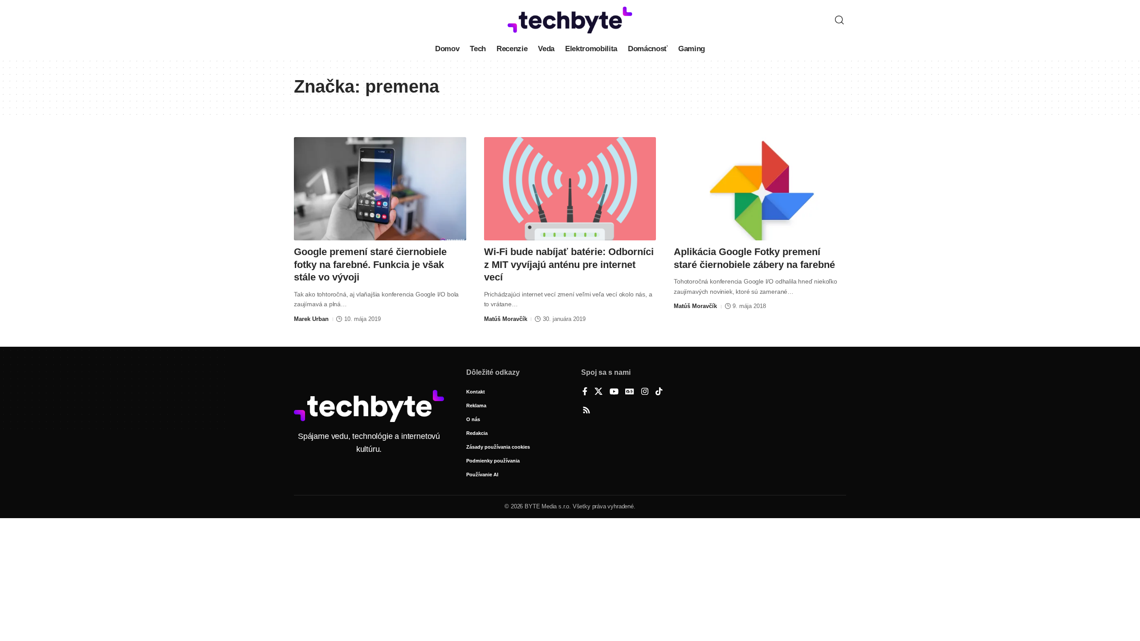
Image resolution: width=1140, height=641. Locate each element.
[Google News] (629, 392)
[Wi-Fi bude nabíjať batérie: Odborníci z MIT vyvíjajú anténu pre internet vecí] (570, 188)
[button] (839, 20)
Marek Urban (311, 319)
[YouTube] (614, 392)
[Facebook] (585, 392)
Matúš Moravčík (505, 319)
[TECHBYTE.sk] (570, 20)
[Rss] (586, 411)
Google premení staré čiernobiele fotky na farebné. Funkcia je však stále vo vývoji (370, 264)
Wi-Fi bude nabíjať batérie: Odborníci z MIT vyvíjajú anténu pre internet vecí (569, 264)
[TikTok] (659, 392)
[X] (598, 392)
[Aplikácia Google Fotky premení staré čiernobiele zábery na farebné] (760, 188)
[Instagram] (645, 392)
